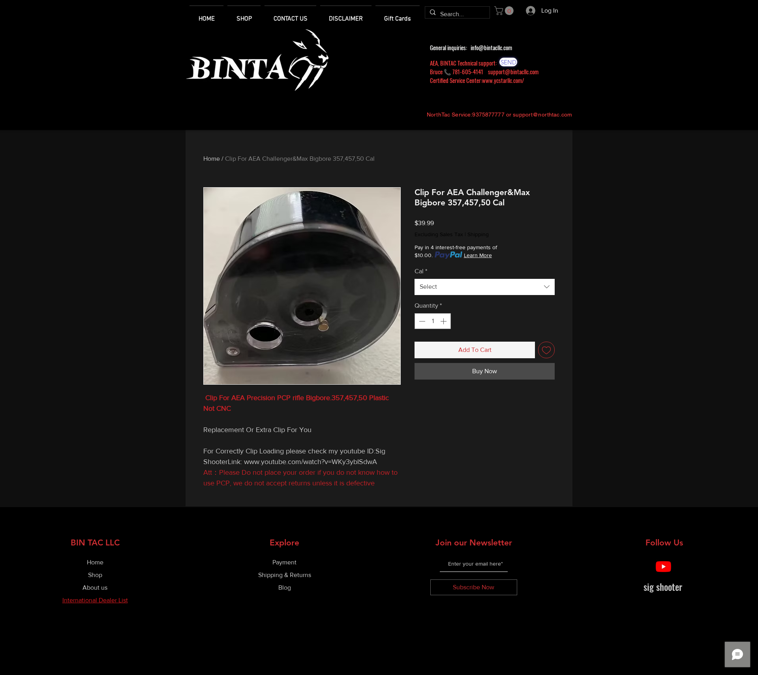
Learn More (478, 255)
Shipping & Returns (284, 575)
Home (211, 158)
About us (95, 587)
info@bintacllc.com (491, 47)
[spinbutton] (433, 321)
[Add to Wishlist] (546, 350)
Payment (284, 562)
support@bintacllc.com (513, 71)
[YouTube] (663, 566)
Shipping (478, 234)
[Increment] (444, 321)
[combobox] (485, 287)
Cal (421, 271)
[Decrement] (421, 321)
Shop (95, 575)
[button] (505, 10)
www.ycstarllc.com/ (503, 80)
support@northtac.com (542, 114)
